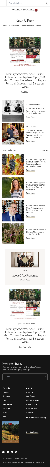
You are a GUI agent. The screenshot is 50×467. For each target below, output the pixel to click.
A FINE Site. (40, 462)
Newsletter (14, 26)
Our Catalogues (32, 432)
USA (4, 416)
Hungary (6, 396)
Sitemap (24, 458)
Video (38, 26)
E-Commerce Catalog (36, 417)
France (5, 392)
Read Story (25, 92)
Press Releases (27, 26)
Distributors (31, 408)
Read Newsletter (25, 347)
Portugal (6, 408)
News (4, 26)
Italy (4, 400)
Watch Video (25, 280)
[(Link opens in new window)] (3, 452)
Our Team (30, 396)
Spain (5, 412)
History (29, 392)
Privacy (16, 458)
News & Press (32, 404)
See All (45, 150)
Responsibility (32, 400)
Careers (29, 412)
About (29, 388)
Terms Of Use (7, 458)
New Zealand (8, 404)
